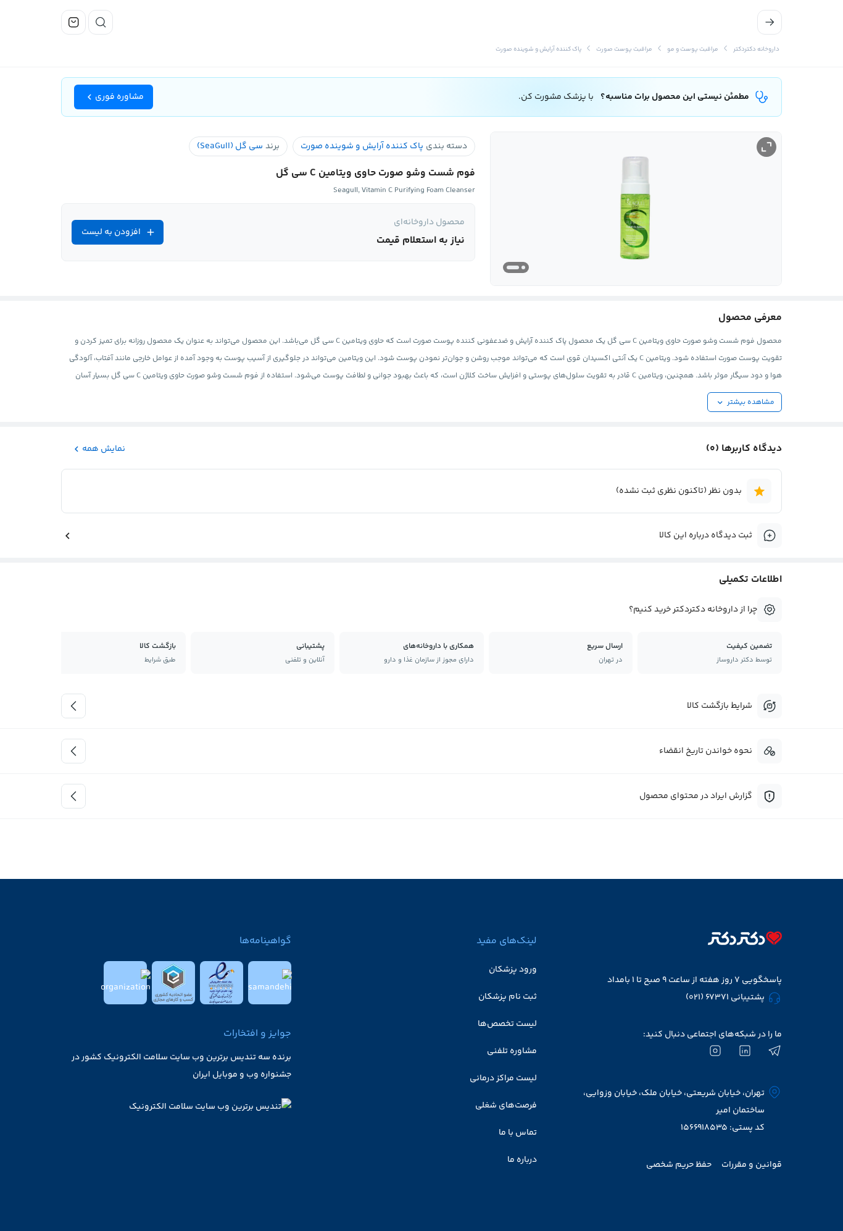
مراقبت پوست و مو (692, 49)
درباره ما (522, 1160)
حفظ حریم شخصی (679, 1165)
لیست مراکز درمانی (503, 1078)
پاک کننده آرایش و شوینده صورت (538, 49)
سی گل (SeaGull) (230, 146)
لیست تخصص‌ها (507, 1024)
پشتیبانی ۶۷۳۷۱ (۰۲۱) (725, 997)
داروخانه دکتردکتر (756, 49)
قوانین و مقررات (751, 1165)
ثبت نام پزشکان (507, 997)
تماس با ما (518, 1133)
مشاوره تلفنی (512, 1051)
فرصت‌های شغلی (506, 1105)
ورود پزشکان (513, 970)
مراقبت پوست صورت (624, 49)
